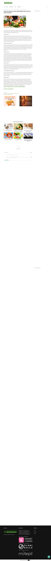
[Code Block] (14, 157)
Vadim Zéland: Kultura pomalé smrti (8, 131)
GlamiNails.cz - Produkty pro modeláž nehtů (24, 543)
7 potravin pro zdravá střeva (8, 139)
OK (28, 560)
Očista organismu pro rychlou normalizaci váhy (28, 131)
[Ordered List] (11, 157)
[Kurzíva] (8, 157)
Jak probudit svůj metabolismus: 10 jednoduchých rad (11, 93)
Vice (30, 560)
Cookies (35, 533)
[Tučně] (7, 157)
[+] (17, 157)
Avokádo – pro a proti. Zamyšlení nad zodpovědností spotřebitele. (18, 131)
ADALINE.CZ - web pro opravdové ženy (23, 532)
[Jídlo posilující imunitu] (18, 135)
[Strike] (10, 157)
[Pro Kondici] (5, 7)
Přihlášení (31, 152)
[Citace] (13, 157)
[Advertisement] (33, 2)
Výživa (9, 9)
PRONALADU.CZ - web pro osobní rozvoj (24, 530)
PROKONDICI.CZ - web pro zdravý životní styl (24, 531)
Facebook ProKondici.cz (37, 267)
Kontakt (35, 530)
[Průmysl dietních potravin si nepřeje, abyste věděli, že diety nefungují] (28, 135)
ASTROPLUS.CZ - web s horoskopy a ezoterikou (24, 533)
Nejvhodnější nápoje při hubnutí (8, 94)
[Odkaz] (15, 157)
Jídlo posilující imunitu (18, 139)
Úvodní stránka (5, 9)
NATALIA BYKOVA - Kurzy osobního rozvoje (24, 534)
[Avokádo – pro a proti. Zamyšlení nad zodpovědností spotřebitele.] (18, 126)
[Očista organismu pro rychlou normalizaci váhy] (28, 126)
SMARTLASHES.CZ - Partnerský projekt (23, 536)
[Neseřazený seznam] (12, 157)
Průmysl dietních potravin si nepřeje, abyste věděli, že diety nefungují (28, 140)
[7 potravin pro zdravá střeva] (8, 135)
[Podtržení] (9, 157)
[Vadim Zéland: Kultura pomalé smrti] (8, 126)
